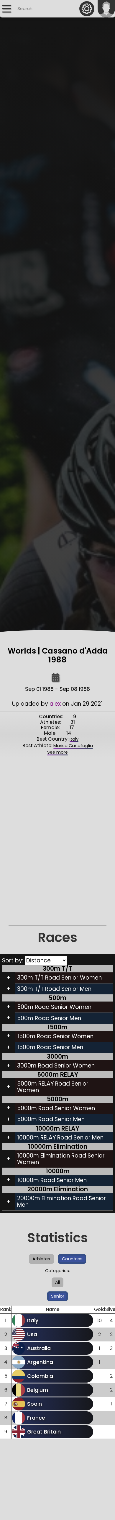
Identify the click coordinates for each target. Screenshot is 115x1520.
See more (57, 752)
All (57, 1282)
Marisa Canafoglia (73, 746)
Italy (74, 739)
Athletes (41, 1259)
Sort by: (13, 960)
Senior (57, 1296)
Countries (72, 1259)
